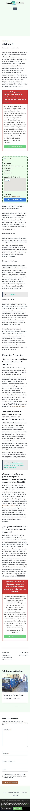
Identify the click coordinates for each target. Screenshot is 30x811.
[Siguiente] (25, 690)
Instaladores (6, 41)
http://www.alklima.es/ (18, 406)
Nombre (6, 754)
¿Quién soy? (15, 795)
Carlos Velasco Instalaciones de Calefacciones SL (7, 656)
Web (4, 770)
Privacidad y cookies (14, 792)
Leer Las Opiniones (13, 197)
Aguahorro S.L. (23, 654)
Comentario (7, 730)
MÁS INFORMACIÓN (15, 200)
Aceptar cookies (17, 808)
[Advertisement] (15, 23)
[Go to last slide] (4, 690)
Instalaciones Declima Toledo (13, 695)
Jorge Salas (7, 48)
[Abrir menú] (15, 8)
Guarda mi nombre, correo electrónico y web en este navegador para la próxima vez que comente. (15, 776)
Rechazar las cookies (7, 808)
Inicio (4, 792)
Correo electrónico (9, 762)
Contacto (24, 792)
